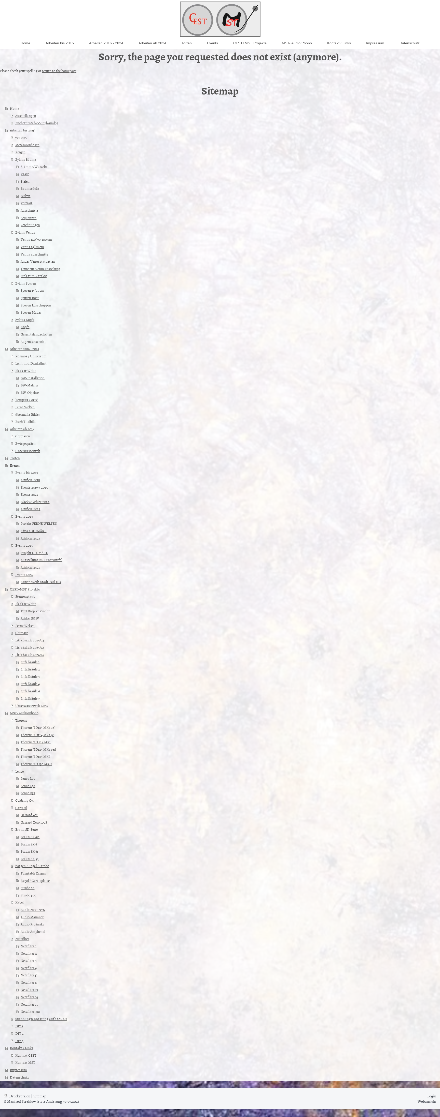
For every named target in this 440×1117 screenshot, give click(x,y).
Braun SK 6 (29, 844)
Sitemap (39, 1096)
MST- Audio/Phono (24, 713)
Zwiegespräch (25, 443)
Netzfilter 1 (28, 946)
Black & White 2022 (35, 501)
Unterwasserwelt (27, 450)
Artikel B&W (30, 618)
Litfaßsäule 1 (30, 662)
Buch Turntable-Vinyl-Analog (36, 123)
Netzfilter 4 (29, 968)
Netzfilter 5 (29, 975)
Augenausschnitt (33, 341)
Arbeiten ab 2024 (22, 429)
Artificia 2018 (30, 479)
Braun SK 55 (29, 858)
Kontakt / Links (21, 1048)
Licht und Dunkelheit (31, 363)
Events (15, 465)
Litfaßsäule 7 (30, 698)
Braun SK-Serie (26, 829)
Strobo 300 (28, 895)
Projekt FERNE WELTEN (39, 523)
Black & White (25, 370)
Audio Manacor (32, 917)
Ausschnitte (29, 210)
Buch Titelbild (25, 421)
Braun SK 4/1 (30, 836)
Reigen (20, 152)
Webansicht (427, 1101)
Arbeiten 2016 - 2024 (24, 348)
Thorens (21, 720)
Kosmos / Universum (31, 356)
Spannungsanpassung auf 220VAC (41, 1018)
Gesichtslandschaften (36, 334)
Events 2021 (29, 494)
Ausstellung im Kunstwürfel (41, 559)
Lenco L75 (28, 778)
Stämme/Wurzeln (34, 166)
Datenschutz (19, 1077)
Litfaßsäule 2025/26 (29, 647)
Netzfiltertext (30, 1011)
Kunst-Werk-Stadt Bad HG (41, 581)
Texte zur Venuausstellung (40, 268)
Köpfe (25, 326)
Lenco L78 (28, 785)
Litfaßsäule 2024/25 (29, 640)
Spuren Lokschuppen (36, 305)
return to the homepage (59, 70)
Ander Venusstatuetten (38, 261)
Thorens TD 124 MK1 (36, 742)
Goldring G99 (24, 800)
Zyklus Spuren (25, 283)
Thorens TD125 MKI (35, 756)
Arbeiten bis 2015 (22, 130)
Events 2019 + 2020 (34, 487)
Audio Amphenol (33, 931)
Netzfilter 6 (29, 982)
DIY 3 (19, 1040)
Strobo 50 (27, 887)
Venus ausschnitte (34, 254)
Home (14, 108)
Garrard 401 (29, 814)
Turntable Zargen (33, 873)
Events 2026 (24, 574)
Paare (25, 174)
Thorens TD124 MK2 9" (37, 734)
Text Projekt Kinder (35, 611)
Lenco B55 (28, 793)
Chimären (22, 436)
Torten (15, 458)
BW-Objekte (30, 392)
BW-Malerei (29, 385)
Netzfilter (22, 938)
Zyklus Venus (25, 232)
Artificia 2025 (30, 567)
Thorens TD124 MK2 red (38, 749)
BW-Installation (33, 378)
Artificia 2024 (30, 538)
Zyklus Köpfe (24, 319)
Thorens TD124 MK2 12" (38, 727)
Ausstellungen (25, 115)
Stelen (25, 181)
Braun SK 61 (29, 851)
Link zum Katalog (34, 275)
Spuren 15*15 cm (32, 290)
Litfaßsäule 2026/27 (29, 654)
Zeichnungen (30, 224)
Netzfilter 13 (29, 989)
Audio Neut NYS (33, 909)
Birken (25, 195)
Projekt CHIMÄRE (34, 552)
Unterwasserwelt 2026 (31, 705)
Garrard (21, 807)
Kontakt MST (25, 1062)
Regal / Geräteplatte (35, 880)
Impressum (18, 1069)
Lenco (19, 771)
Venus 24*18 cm (32, 246)
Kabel (19, 902)
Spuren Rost (30, 297)
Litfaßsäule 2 (30, 669)
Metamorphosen (27, 144)
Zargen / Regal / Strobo (32, 865)
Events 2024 (24, 516)
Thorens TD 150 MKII (36, 763)
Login (431, 1096)
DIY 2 (19, 1033)
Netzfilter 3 (29, 960)
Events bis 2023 (26, 472)
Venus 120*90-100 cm (36, 239)
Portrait (26, 203)
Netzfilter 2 (29, 953)
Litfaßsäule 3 (30, 676)
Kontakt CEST (25, 1055)
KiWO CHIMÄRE (33, 530)
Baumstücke (30, 188)
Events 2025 (24, 545)
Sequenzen (28, 217)
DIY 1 (19, 1026)
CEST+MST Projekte (25, 589)
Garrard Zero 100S (34, 822)
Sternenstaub (25, 596)
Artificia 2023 (30, 509)
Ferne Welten (25, 407)
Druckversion (19, 1096)
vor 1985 (21, 137)
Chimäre (21, 632)
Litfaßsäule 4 (30, 684)
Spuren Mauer (31, 312)
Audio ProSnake (32, 924)
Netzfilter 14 (29, 997)
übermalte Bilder (27, 414)
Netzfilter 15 (29, 1004)
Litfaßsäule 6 (30, 691)
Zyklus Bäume (25, 159)
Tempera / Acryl (26, 399)
